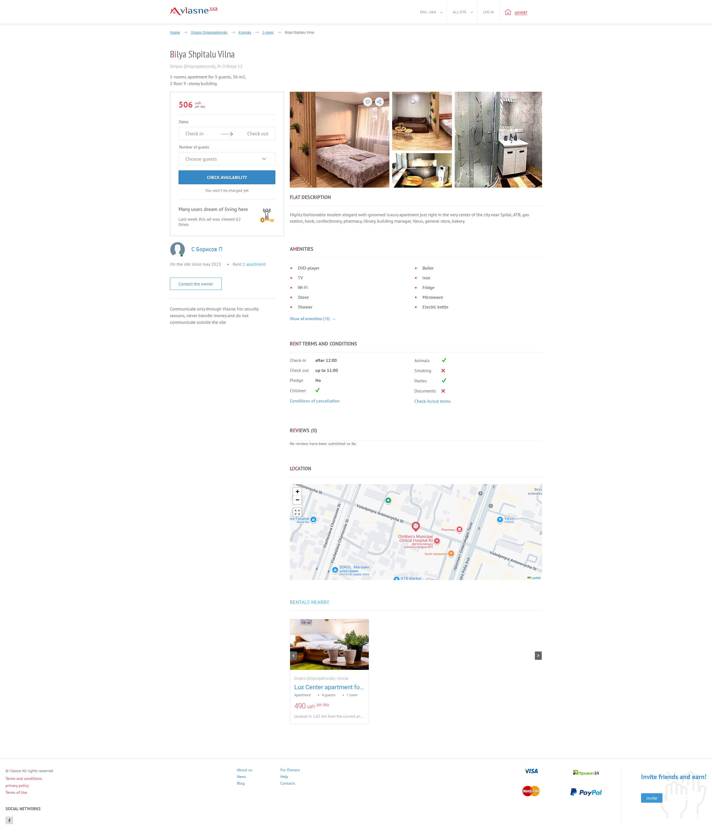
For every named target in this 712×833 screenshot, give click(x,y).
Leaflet (536, 577)
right (538, 656)
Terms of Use (16, 792)
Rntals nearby (309, 602)
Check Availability (227, 177)
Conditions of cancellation (315, 401)
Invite (651, 798)
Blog (241, 784)
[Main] (193, 11)
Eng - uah (428, 12)
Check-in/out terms (432, 401)
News (241, 777)
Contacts (287, 784)
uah (311, 706)
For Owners (290, 770)
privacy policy (17, 785)
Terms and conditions (24, 778)
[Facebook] (9, 820)
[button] (416, 527)
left (293, 656)
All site (459, 12)
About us (244, 770)
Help (284, 777)
